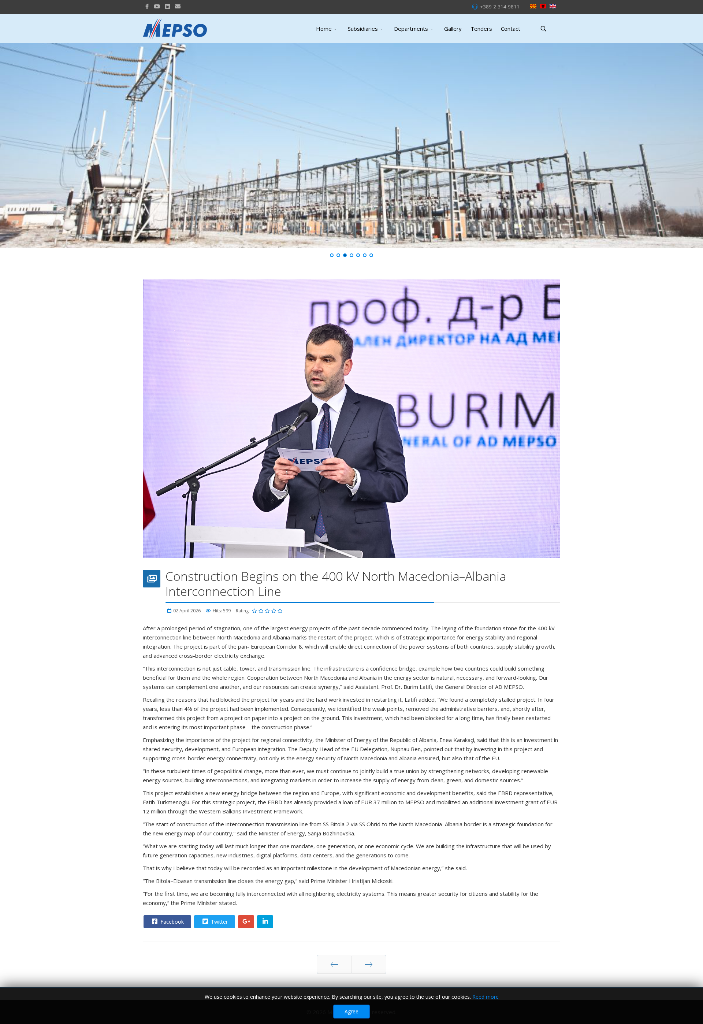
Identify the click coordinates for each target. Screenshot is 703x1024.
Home (324, 28)
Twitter (218, 921)
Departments (411, 28)
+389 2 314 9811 (500, 6)
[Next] (369, 964)
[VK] (178, 6)
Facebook (171, 921)
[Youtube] (157, 6)
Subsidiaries (363, 28)
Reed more (485, 996)
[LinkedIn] (167, 6)
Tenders (481, 28)
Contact (510, 28)
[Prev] (334, 964)
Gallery (453, 28)
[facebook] (147, 6)
